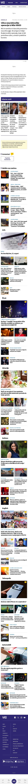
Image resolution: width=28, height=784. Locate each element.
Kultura (5, 737)
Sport (4, 726)
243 (7, 196)
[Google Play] (8, 761)
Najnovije (10, 2)
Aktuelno (17, 408)
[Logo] (3, 2)
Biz (3, 728)
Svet (11, 287)
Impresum (15, 741)
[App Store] (19, 761)
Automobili (5, 746)
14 (7, 219)
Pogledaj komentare (7, 158)
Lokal (4, 749)
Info (4, 724)
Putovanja (5, 735)
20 (7, 625)
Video (14, 724)
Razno (2, 251)
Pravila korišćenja (18, 743)
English (3, 548)
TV (13, 726)
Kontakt (15, 752)
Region (12, 278)
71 (7, 171)
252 (7, 206)
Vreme (14, 731)
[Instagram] (21, 717)
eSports (5, 742)
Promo (2, 614)
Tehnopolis (6, 744)
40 (7, 184)
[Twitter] (18, 717)
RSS (14, 750)
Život (4, 731)
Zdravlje (4, 20)
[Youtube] (24, 717)
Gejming (12, 634)
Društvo (16, 266)
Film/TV (12, 488)
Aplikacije (15, 748)
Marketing (15, 739)
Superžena (5, 740)
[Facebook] (15, 717)
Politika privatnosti (18, 746)
